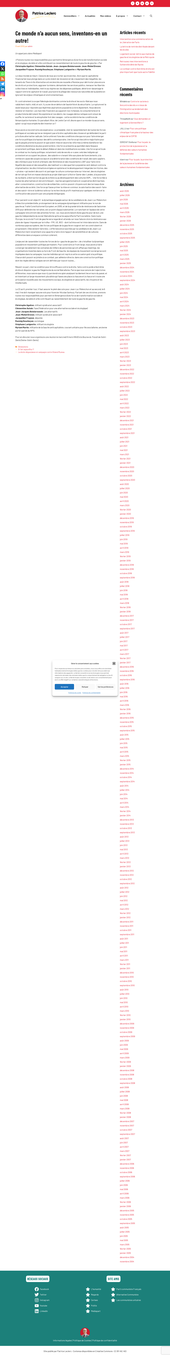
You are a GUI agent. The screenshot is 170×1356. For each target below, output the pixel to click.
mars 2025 (124, 259)
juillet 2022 (125, 390)
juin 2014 (123, 794)
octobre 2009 (126, 1032)
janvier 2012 (125, 917)
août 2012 (124, 887)
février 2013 (125, 862)
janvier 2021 (125, 463)
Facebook (44, 1289)
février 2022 (125, 412)
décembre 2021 (127, 420)
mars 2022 (124, 407)
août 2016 (124, 683)
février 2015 (125, 760)
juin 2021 (123, 446)
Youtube (43, 1305)
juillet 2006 (125, 1180)
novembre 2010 (127, 977)
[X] (2, 68)
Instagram (44, 1300)
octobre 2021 (126, 429)
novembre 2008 (127, 1074)
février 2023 (125, 361)
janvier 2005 (125, 1253)
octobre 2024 (126, 276)
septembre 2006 (127, 1176)
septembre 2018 (127, 577)
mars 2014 (124, 807)
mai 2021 (124, 450)
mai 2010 (124, 1002)
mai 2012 (124, 900)
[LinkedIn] (147, 3)
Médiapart (96, 1311)
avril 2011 (124, 955)
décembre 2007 (127, 1121)
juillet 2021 (124, 441)
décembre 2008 (127, 1070)
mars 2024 (124, 305)
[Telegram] (2, 83)
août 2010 (124, 989)
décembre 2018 (127, 564)
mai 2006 (124, 1189)
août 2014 (124, 785)
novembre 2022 (127, 373)
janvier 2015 (125, 764)
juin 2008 (124, 1095)
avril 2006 (124, 1193)
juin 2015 (123, 743)
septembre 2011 (127, 934)
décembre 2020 (127, 467)
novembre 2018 (127, 569)
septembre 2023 (127, 331)
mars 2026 (124, 212)
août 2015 (124, 734)
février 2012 (125, 913)
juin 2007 (124, 1142)
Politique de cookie (74, 692)
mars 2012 (124, 909)
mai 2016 (124, 696)
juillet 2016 (124, 688)
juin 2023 (124, 344)
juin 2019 (123, 539)
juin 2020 (124, 492)
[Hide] (1, 99)
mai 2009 (124, 1049)
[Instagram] (152, 3)
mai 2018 (124, 594)
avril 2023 (124, 352)
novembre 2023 (127, 322)
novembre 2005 (127, 1214)
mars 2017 (124, 654)
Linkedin (44, 1311)
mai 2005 (124, 1240)
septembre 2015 (127, 730)
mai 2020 (124, 497)
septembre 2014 (127, 781)
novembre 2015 (127, 722)
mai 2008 (124, 1100)
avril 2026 (124, 208)
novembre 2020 (127, 471)
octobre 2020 (126, 475)
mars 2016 (124, 705)
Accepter (64, 687)
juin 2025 (124, 246)
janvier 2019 (125, 560)
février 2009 (125, 1062)
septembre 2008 (127, 1083)
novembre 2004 (127, 1261)
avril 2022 (124, 403)
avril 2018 (124, 598)
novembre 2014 (127, 773)
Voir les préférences (105, 687)
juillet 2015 (124, 739)
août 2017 (124, 632)
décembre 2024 (127, 267)
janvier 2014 (125, 815)
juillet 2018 (124, 586)
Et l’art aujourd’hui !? (26, 349)
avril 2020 (124, 501)
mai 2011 (123, 951)
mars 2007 (124, 1151)
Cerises (94, 1300)
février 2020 (125, 509)
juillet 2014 (124, 790)
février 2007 (125, 1155)
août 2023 (124, 335)
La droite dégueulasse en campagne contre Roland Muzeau (41, 352)
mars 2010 (124, 1011)
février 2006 (125, 1202)
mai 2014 (124, 798)
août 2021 (124, 437)
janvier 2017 (125, 662)
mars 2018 (124, 603)
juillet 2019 (124, 535)
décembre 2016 (127, 666)
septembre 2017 (127, 628)
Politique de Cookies (82, 1340)
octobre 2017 (126, 624)
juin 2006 (124, 1185)
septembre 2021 (127, 433)
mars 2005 (124, 1244)
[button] (114, 663)
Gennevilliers (70, 15)
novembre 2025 (127, 229)
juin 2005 (124, 1236)
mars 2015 (124, 756)
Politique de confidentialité (91, 692)
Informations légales (62, 1340)
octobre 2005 (126, 1219)
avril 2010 (124, 1006)
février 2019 (125, 556)
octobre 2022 (126, 378)
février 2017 (125, 658)
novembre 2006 (127, 1168)
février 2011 (125, 964)
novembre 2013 (127, 824)
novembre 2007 (127, 1125)
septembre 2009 (127, 1036)
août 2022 (124, 386)
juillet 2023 (125, 339)
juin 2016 (123, 692)
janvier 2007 (125, 1159)
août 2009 (124, 1040)
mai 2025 (124, 250)
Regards (95, 1294)
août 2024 (124, 284)
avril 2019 (124, 547)
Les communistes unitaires (128, 1300)
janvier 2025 (125, 263)
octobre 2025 (126, 233)
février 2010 (125, 1015)
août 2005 (124, 1227)
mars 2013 (124, 858)
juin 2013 (123, 845)
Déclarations (23, 347)
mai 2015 (124, 747)
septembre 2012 (127, 883)
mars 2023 (124, 356)
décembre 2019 (127, 518)
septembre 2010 (127, 985)
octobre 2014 (126, 777)
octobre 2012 (126, 879)
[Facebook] (133, 3)
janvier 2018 (125, 611)
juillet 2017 (124, 637)
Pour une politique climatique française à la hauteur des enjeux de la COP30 (136, 132)
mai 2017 (124, 645)
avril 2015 (124, 751)
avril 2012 (124, 904)
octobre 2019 (126, 526)
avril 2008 (124, 1104)
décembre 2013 (127, 819)
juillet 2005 (125, 1231)
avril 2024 (124, 301)
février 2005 (125, 1248)
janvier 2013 (125, 866)
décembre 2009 (127, 1023)
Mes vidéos (105, 15)
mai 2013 (124, 849)
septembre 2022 (127, 382)
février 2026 (125, 216)
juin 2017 (123, 641)
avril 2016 (124, 700)
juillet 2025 (125, 242)
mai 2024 (124, 297)
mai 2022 (124, 399)
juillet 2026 (125, 195)
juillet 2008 (125, 1091)
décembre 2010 (127, 972)
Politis (94, 1305)
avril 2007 (124, 1146)
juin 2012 (123, 896)
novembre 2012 (127, 875)
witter (44, 1294)
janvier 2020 (125, 514)
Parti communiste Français (128, 1289)
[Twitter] (137, 3)
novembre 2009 (127, 1028)
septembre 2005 (127, 1223)
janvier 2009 (125, 1066)
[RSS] (2, 78)
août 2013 (124, 836)
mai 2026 (124, 203)
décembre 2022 (127, 369)
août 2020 (124, 484)
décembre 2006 (127, 1163)
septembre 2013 (127, 832)
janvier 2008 (125, 1117)
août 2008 (124, 1087)
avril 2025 (124, 254)
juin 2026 (124, 199)
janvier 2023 (125, 365)
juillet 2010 (124, 994)
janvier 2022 (125, 416)
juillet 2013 (124, 841)
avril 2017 (124, 649)
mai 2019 (124, 543)
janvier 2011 (125, 968)
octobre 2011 (125, 930)
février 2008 (125, 1112)
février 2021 (125, 458)
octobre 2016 (126, 675)
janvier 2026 (125, 220)
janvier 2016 (125, 713)
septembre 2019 (127, 531)
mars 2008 (124, 1108)
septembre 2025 (127, 237)
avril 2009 (124, 1053)
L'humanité (96, 1289)
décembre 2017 (127, 615)
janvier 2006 (125, 1206)
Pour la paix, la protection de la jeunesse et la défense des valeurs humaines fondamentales (136, 163)
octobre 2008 (126, 1079)
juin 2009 (124, 1045)
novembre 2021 (127, 424)
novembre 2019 (127, 522)
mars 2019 (124, 552)
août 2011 (124, 938)
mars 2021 (124, 454)
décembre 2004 (127, 1257)
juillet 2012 (124, 892)
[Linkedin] (2, 88)
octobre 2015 (126, 726)
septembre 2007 (127, 1134)
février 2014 (125, 811)
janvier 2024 (125, 314)
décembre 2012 (127, 870)
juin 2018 (123, 590)
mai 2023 (124, 348)
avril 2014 (124, 802)
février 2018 (125, 607)
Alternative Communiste (127, 1294)
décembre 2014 (127, 768)
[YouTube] (142, 3)
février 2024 (125, 310)
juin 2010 (123, 998)
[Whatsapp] (2, 73)
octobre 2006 (126, 1172)
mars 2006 (124, 1197)
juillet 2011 (124, 943)
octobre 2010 (126, 981)
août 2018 (124, 581)
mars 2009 (124, 1057)
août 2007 (124, 1138)
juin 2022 (124, 395)
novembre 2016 (127, 671)
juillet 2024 (125, 288)
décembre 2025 (127, 225)
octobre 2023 (126, 327)
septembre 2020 (127, 480)
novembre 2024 (127, 271)
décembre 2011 (126, 921)
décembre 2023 (127, 318)
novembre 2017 (127, 620)
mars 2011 (124, 960)
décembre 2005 (127, 1210)
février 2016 (125, 709)
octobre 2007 (126, 1129)
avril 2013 (124, 853)
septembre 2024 (127, 280)
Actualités (90, 15)
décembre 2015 (127, 717)
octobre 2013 (126, 828)
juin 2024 (124, 293)
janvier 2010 (125, 1019)
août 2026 (124, 191)
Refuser (85, 687)
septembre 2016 (127, 679)
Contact (137, 15)
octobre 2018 (126, 573)
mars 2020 (124, 505)
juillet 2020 (125, 488)
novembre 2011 (126, 926)
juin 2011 (123, 947)
